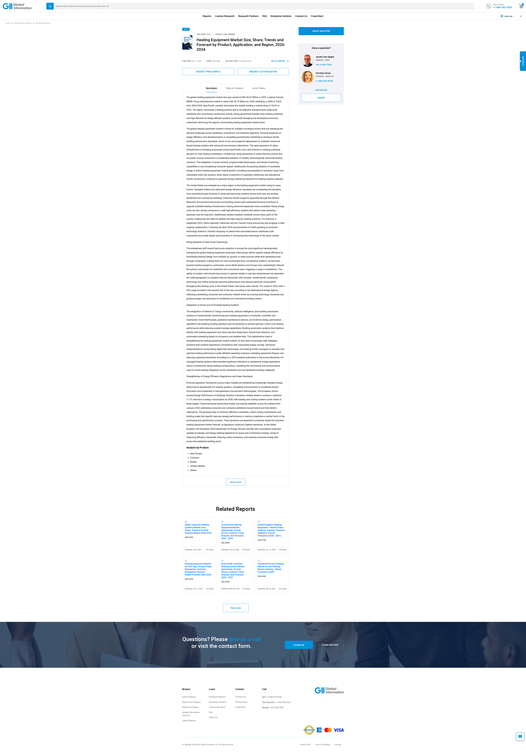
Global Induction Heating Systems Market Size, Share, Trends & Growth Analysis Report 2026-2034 (198, 528)
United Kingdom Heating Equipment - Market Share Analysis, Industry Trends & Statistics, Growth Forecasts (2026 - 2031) (271, 530)
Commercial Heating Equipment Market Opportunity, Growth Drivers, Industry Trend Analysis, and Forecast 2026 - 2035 (232, 531)
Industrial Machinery (42, 23)
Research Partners (248, 16)
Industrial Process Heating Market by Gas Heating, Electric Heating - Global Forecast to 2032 (271, 567)
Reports (207, 16)
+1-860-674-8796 (324, 81)
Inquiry (321, 98)
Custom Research (225, 16)
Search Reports (189, 697)
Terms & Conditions (322, 745)
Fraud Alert (317, 16)
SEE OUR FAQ (321, 90)
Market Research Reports (23, 23)
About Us (213, 717)
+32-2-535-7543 (324, 65)
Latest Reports (189, 720)
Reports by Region (190, 707)
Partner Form (241, 702)
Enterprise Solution (281, 16)
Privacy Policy (305, 745)
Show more (235, 482)
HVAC (186, 29)
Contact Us (301, 16)
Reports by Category (191, 702)
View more (235, 607)
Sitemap (338, 745)
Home (7, 23)
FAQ (264, 16)
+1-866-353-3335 (502, 7)
